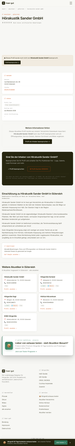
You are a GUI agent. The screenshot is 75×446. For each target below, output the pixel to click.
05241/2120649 (9, 90)
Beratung (5, 422)
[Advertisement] (37, 39)
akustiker (11, 9)
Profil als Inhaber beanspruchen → (37, 141)
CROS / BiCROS (44, 380)
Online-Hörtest (44, 403)
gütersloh (21, 9)
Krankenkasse (44, 409)
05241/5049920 (48, 302)
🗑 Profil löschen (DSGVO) (39, 169)
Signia (4, 406)
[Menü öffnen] (71, 3)
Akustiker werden (45, 412)
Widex (4, 403)
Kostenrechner (44, 406)
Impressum (6, 425)
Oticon (4, 399)
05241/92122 (47, 283)
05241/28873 (11, 302)
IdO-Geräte (43, 377)
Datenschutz (6, 428)
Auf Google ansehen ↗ (12, 254)
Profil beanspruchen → (12, 62)
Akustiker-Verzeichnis (46, 399)
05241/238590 (11, 283)
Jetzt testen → (61, 442)
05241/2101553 (12, 322)
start (3, 9)
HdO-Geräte (43, 374)
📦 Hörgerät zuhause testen (48, 396)
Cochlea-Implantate (46, 383)
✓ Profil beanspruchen (16, 169)
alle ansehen (33, 270)
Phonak (4, 396)
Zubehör (42, 387)
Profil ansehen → (10, 289)
